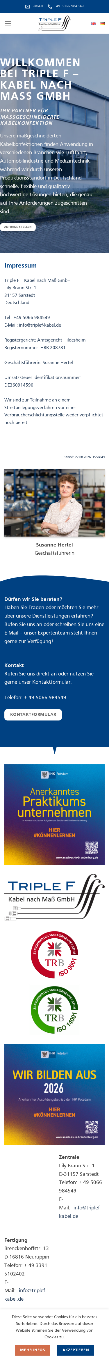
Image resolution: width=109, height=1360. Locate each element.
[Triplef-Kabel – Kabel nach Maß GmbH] (55, 23)
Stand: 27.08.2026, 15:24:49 (85, 457)
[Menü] (7, 23)
